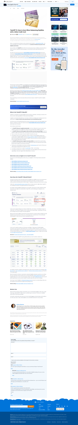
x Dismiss (68, 4)
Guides (18, 8)
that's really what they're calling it (21, 270)
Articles (14, 8)
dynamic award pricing (38, 275)
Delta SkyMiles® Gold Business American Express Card (21, 166)
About (40, 404)
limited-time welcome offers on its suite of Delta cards (31, 90)
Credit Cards (22, 8)
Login (73, 1)
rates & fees (26, 57)
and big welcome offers (39, 43)
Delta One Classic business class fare (35, 270)
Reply (12, 368)
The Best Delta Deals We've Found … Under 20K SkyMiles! (24, 234)
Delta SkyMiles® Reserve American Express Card (23, 53)
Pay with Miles (28, 148)
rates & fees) (15, 87)
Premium (48, 406)
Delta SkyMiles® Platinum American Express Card (20, 162)
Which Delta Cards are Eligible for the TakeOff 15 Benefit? (23, 155)
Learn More (19, 5)
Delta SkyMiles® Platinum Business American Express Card (22, 167)
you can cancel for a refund (32, 136)
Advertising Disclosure (37, 39)
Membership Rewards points (27, 280)
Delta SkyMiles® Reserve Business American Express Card (22, 169)
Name (12, 353)
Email (12, 356)
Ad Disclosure (66, 1)
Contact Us (49, 404)
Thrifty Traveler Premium (30, 231)
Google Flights (41, 406)
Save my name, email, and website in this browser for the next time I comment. (25, 360)
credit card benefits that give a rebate (21, 184)
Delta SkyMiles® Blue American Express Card (37, 57)
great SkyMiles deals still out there (31, 94)
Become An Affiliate (42, 409)
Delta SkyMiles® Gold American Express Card (32, 52)
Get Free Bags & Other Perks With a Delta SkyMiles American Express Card (28, 171)
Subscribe (31, 406)
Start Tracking (55, 59)
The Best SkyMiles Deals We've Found (22, 101)
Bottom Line (13, 289)
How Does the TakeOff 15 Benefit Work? (21, 177)
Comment (13, 342)
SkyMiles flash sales (38, 276)
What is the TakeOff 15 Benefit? (18, 112)
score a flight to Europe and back (16, 232)
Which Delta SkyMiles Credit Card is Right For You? (24, 283)
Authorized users (34, 145)
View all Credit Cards (63, 19)
